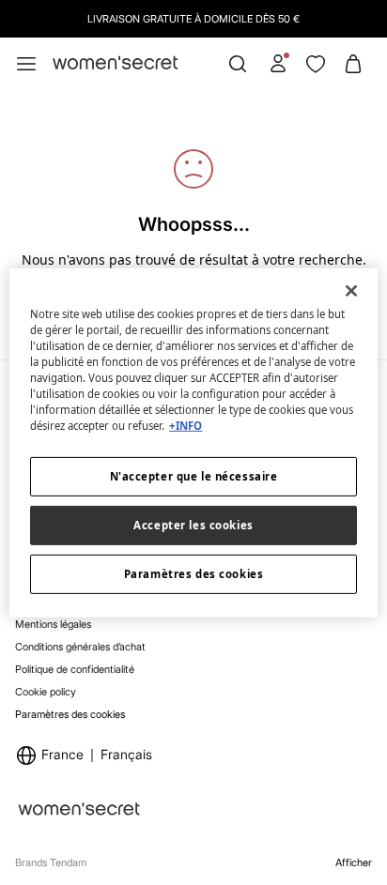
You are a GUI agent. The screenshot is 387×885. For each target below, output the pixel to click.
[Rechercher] (238, 64)
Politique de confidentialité (74, 669)
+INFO (185, 426)
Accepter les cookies (193, 525)
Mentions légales (53, 624)
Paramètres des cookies (70, 715)
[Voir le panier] (353, 64)
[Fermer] (351, 290)
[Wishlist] (315, 64)
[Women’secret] (115, 63)
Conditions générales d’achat (80, 646)
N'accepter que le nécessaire (194, 476)
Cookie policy (45, 691)
